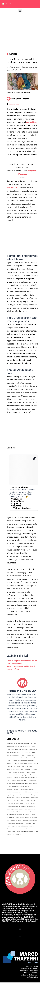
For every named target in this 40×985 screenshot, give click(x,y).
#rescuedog (16, 499)
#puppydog (16, 503)
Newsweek (12, 187)
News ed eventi (14, 104)
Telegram (31, 170)
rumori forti (31, 122)
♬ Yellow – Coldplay (21, 508)
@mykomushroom (20, 487)
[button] (20, 10)
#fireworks (16, 506)
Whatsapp (22, 174)
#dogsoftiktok (17, 501)
